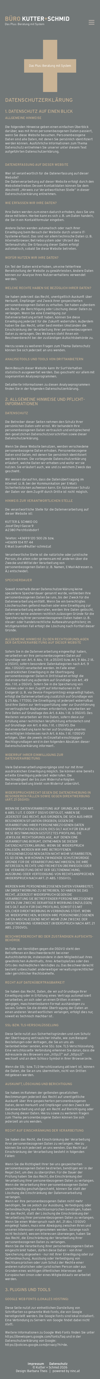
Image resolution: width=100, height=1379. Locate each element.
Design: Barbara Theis (31, 1371)
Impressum (36, 1364)
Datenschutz (58, 1364)
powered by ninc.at (66, 1371)
